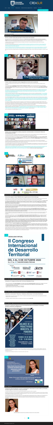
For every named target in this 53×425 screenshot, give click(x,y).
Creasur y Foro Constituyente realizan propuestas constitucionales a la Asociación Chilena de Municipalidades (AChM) (25, 132)
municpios (26, 303)
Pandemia (26, 291)
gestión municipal (22, 303)
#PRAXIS (18, 286)
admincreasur (7, 35)
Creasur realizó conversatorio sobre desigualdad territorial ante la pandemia (21, 82)
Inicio (6, 7)
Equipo (9, 7)
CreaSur (7, 291)
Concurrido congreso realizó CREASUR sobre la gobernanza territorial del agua (21, 197)
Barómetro (40, 7)
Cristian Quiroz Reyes (32, 283)
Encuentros (11, 35)
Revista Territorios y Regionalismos (26, 7)
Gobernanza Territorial (22, 291)
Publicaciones (17, 7)
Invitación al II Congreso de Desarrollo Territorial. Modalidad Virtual (19, 281)
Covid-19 (14, 303)
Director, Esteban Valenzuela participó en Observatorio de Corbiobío (19, 37)
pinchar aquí (19, 109)
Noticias (12, 7)
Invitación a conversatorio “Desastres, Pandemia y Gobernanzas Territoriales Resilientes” (24, 293)
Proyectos (35, 7)
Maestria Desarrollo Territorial (13, 286)
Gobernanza (17, 291)
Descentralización (18, 303)
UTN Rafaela (22, 286)
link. (42, 49)
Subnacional (31, 303)
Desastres (14, 291)
